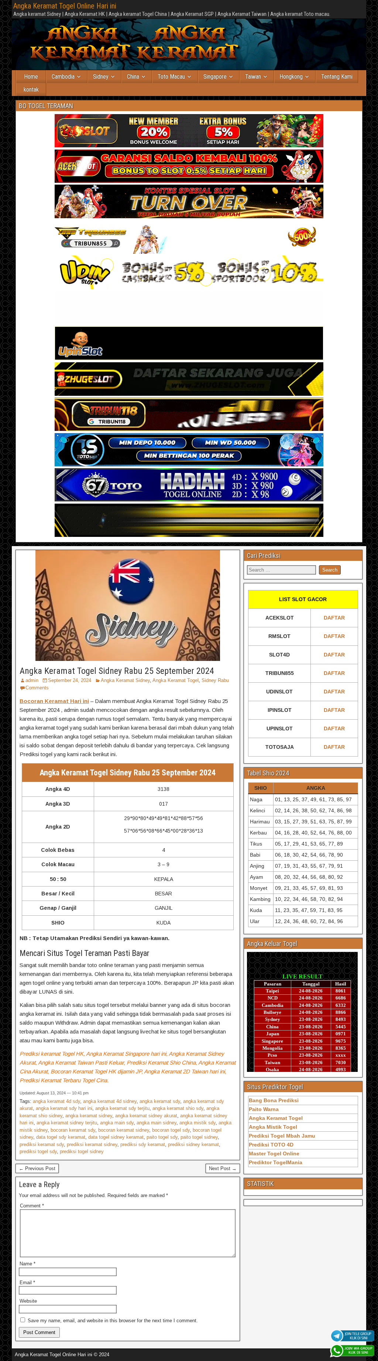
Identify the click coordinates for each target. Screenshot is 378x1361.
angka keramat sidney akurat (146, 1115)
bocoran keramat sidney (123, 1130)
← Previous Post (37, 1168)
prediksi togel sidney (82, 1151)
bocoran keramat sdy (73, 1130)
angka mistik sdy (197, 1122)
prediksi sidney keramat (193, 1144)
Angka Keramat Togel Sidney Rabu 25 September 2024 (117, 671)
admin (31, 680)
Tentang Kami (337, 76)
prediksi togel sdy (38, 1151)
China (133, 76)
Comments (37, 687)
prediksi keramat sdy (42, 1144)
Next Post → (223, 1168)
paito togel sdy (162, 1137)
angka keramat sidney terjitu (67, 1122)
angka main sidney (156, 1122)
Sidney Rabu (215, 680)
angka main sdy (117, 1122)
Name (27, 1263)
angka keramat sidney (88, 1115)
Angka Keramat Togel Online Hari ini (64, 5)
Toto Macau (171, 76)
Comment (32, 1206)
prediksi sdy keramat (142, 1144)
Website (28, 1301)
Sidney (101, 76)
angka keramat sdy (160, 1101)
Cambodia (63, 76)
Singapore (215, 76)
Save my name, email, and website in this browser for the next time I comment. (113, 1320)
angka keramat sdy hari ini (64, 1108)
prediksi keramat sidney (92, 1144)
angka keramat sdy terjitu (122, 1108)
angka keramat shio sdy (177, 1108)
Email (27, 1282)
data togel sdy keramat (60, 1137)
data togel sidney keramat (116, 1137)
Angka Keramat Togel (175, 680)
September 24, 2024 (69, 680)
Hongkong (291, 76)
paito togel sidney (199, 1137)
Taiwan (253, 76)
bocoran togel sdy (171, 1130)
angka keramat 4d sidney (110, 1101)
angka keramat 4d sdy (56, 1101)
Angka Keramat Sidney (125, 680)
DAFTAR (334, 618)
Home (31, 76)
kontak (31, 89)
